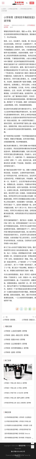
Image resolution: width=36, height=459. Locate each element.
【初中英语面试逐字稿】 (11, 433)
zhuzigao (6, 25)
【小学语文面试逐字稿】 (11, 421)
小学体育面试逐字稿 (25, 9)
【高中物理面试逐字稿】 (11, 437)
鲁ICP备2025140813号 (18, 451)
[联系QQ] (32, 442)
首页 (4, 9)
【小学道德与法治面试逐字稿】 (13, 425)
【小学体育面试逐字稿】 (11, 417)
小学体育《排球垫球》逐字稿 (13, 320)
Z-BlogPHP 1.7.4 (18, 455)
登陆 (31, 3)
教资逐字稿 (22, 445)
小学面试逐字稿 (12, 9)
